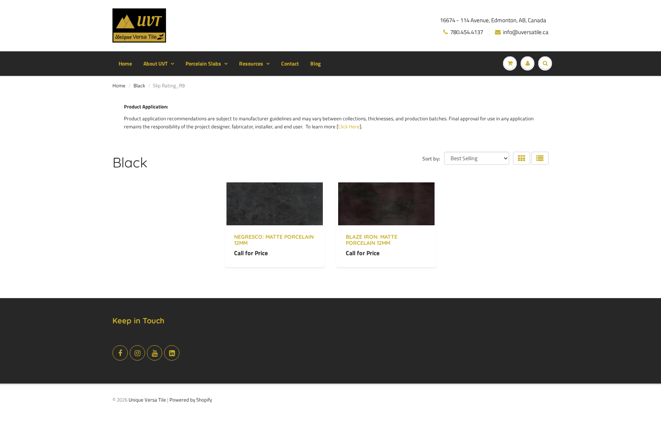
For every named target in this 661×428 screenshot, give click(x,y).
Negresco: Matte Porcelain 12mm (274, 239)
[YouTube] (154, 353)
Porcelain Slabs (203, 63)
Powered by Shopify (190, 399)
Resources (251, 63)
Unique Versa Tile (147, 399)
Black (139, 85)
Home (125, 63)
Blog (315, 63)
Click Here (349, 126)
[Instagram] (137, 353)
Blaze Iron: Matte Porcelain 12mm (371, 239)
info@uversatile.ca (526, 32)
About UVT (155, 63)
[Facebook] (120, 353)
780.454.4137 (466, 32)
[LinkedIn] (171, 353)
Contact (290, 63)
